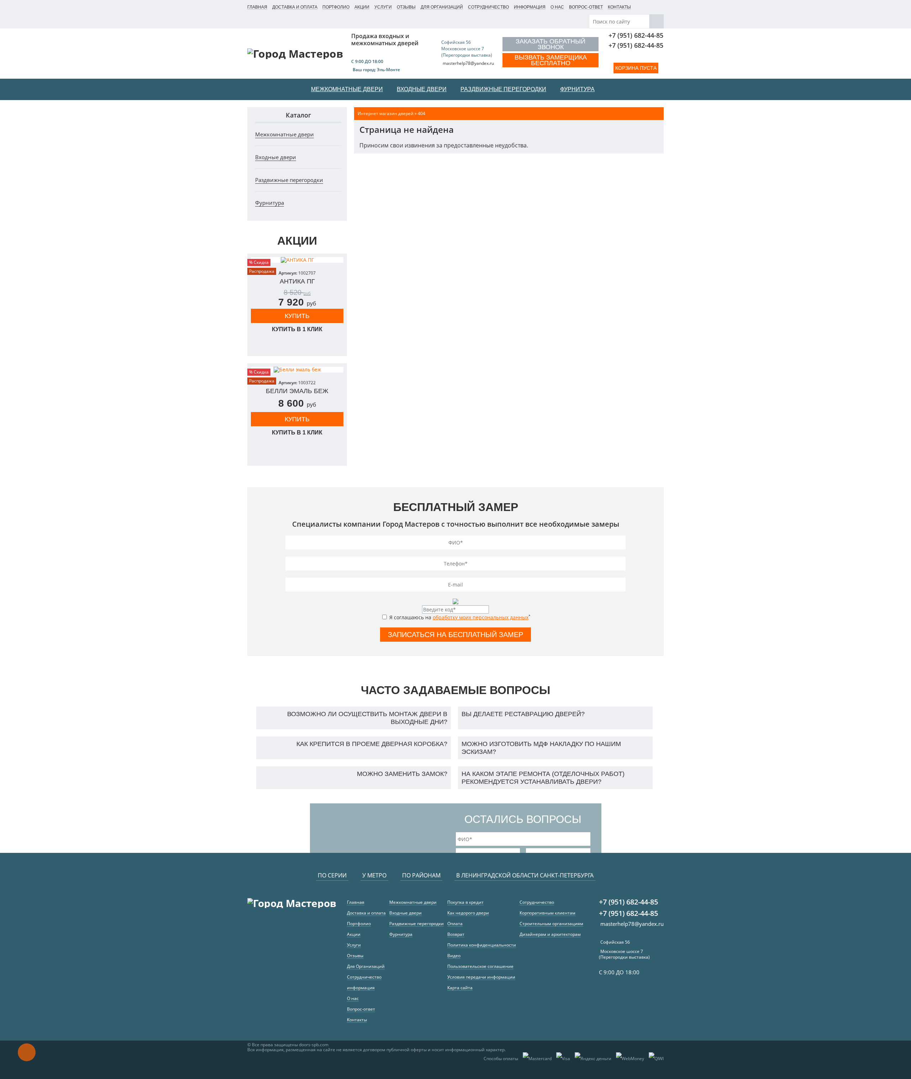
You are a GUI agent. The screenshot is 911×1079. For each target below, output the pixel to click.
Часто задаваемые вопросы (455, 690)
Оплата (455, 924)
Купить (297, 315)
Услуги (383, 7)
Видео (453, 956)
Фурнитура (269, 202)
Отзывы (406, 7)
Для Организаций (442, 7)
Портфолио (335, 7)
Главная (257, 7)
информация (530, 7)
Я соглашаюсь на (459, 617)
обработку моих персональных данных (480, 617)
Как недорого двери (468, 913)
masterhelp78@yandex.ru (468, 63)
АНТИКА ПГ (297, 281)
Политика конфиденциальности (481, 945)
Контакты (619, 7)
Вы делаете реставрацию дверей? (523, 714)
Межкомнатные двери (284, 134)
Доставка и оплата (294, 7)
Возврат (455, 934)
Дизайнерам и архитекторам (550, 934)
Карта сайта (460, 988)
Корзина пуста (636, 68)
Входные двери (275, 157)
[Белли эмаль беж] (297, 369)
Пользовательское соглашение (480, 966)
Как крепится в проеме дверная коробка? (371, 743)
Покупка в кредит (465, 902)
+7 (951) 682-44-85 (636, 35)
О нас (557, 7)
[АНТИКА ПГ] (297, 260)
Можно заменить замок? (402, 773)
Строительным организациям (551, 924)
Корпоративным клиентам (547, 913)
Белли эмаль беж (297, 391)
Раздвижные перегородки (289, 179)
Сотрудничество (488, 7)
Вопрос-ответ (586, 7)
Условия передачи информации (481, 977)
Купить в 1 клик (297, 329)
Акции (361, 7)
